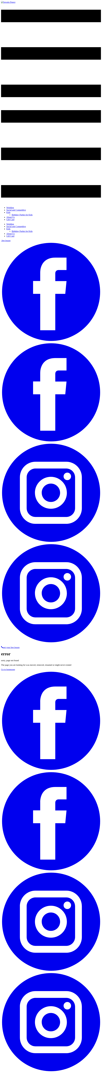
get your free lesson (11, 647)
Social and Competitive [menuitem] (16, 210)
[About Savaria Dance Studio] (8, 2)
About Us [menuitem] (10, 217)
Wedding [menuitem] (10, 207)
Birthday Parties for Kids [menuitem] (22, 215)
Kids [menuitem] (8, 212)
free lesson (5, 240)
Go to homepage (8, 669)
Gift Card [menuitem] (10, 219)
